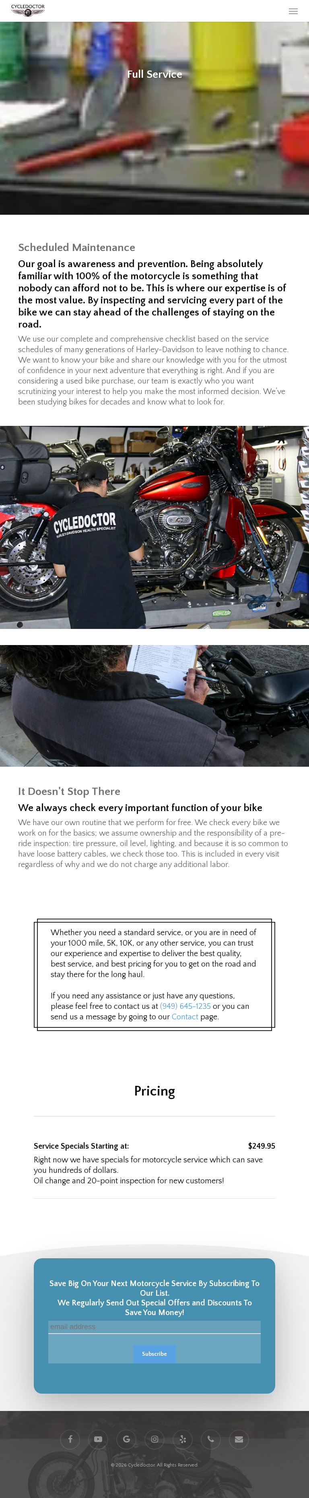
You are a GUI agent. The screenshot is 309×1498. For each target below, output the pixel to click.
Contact (185, 1016)
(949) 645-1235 (185, 1006)
